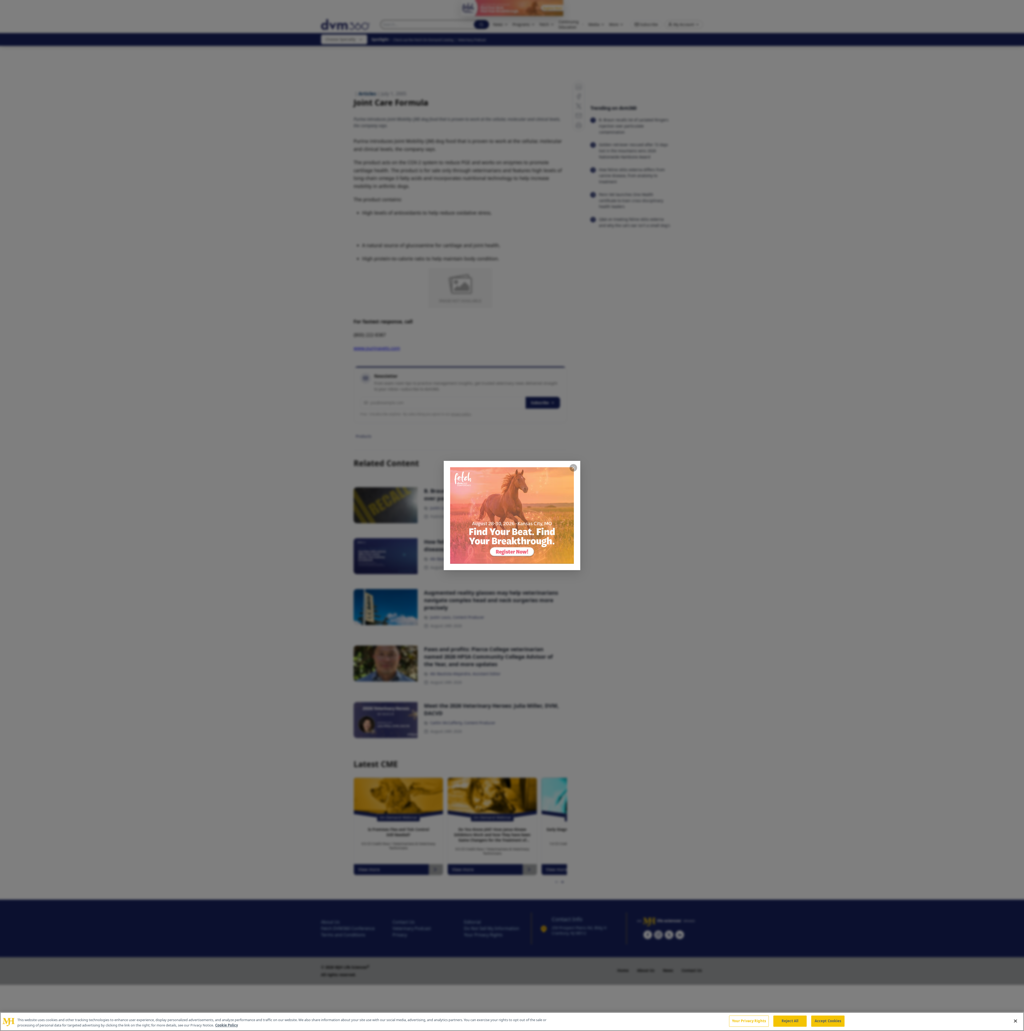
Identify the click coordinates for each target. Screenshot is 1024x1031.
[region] (512, 1021)
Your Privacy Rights (749, 1020)
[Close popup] (573, 468)
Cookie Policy (226, 1025)
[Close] (1015, 1021)
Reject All (790, 1020)
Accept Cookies (828, 1020)
